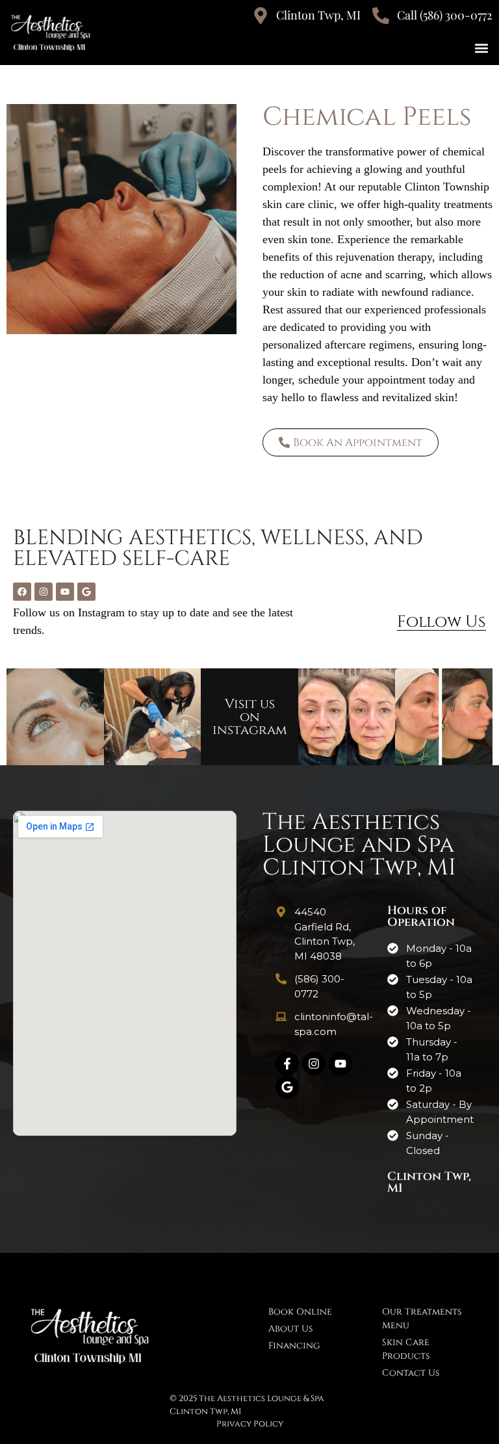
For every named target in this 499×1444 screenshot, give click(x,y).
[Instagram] (43, 592)
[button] (482, 48)
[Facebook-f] (287, 1063)
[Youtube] (65, 592)
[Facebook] (22, 592)
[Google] (86, 592)
